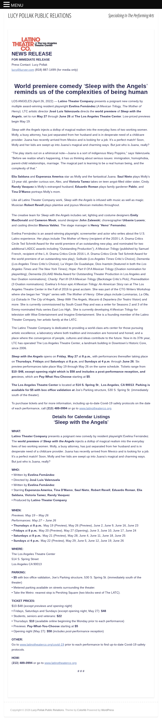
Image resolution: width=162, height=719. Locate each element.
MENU (17, 5)
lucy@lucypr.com (23, 69)
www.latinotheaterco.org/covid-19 (42, 644)
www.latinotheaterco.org (95, 408)
